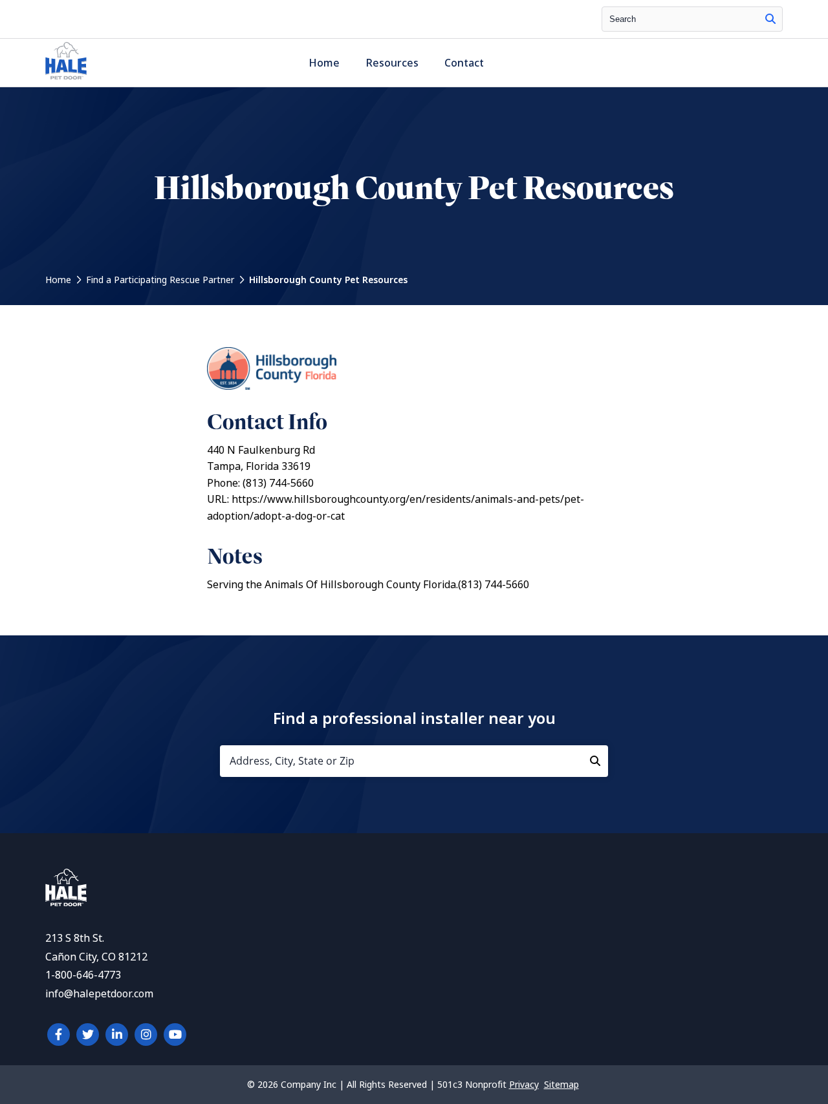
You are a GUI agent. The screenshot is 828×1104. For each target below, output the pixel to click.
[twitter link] (87, 1034)
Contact (464, 63)
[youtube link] (175, 1034)
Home (324, 63)
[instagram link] (146, 1034)
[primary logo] (66, 79)
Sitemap (561, 1084)
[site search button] (770, 19)
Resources (392, 63)
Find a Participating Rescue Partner (160, 279)
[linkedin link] (116, 1034)
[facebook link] (58, 1034)
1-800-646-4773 (83, 975)
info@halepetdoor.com (99, 993)
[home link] (66, 902)
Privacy (524, 1084)
